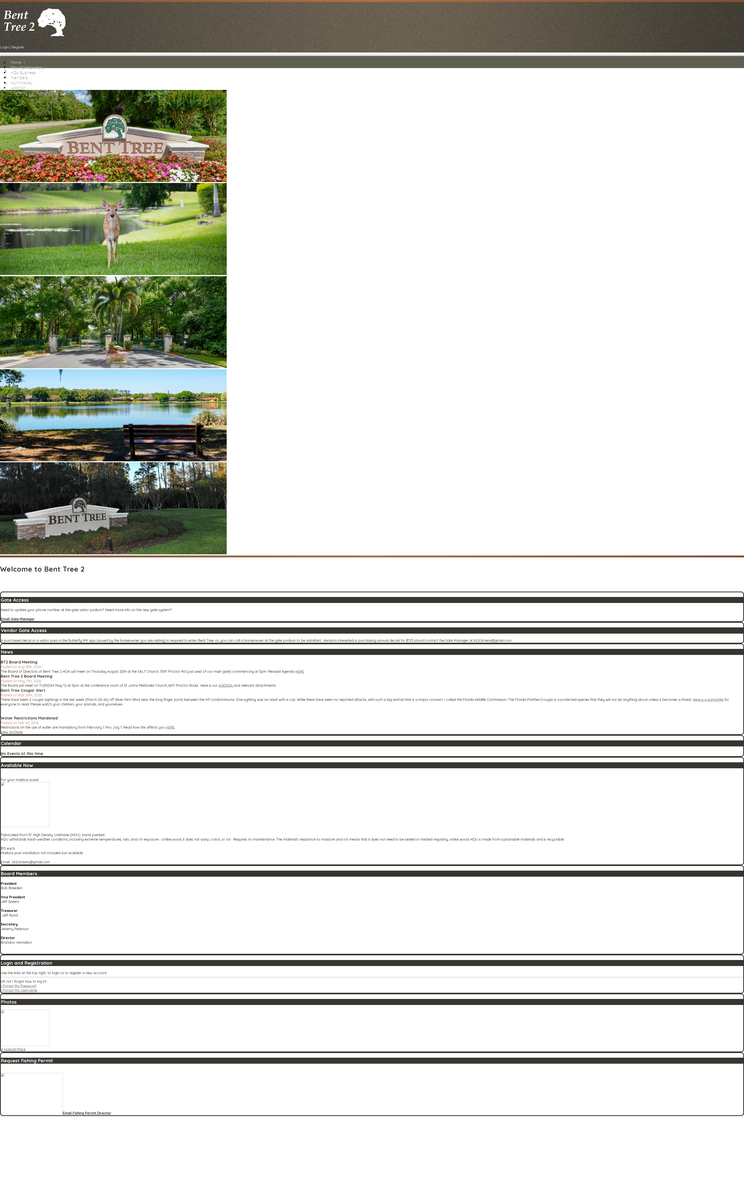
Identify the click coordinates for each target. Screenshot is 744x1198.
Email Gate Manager (18, 619)
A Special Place (13, 1049)
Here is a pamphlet (708, 699)
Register (17, 47)
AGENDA (226, 685)
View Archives (12, 732)
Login (4, 47)
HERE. (170, 727)
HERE (299, 671)
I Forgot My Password (18, 986)
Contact (18, 92)
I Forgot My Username (19, 990)
